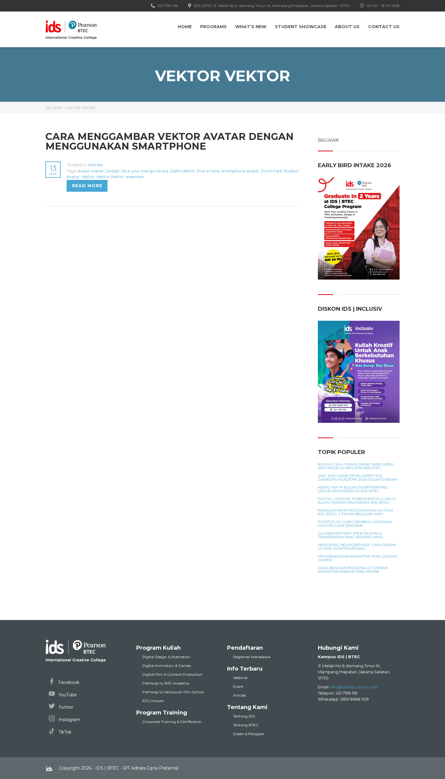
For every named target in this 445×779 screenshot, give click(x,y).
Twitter (65, 707)
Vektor (87, 176)
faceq (162, 170)
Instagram (68, 719)
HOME (185, 26)
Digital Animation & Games (166, 665)
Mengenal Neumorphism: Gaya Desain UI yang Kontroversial (357, 546)
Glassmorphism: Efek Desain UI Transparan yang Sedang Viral (351, 535)
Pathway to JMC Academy (166, 683)
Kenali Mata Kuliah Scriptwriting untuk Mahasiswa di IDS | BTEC (353, 489)
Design (113, 170)
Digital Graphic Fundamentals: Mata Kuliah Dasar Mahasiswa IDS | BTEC (357, 500)
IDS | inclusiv (153, 700)
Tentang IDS (244, 716)
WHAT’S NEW (250, 26)
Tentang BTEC (246, 725)
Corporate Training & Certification (172, 721)
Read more (87, 185)
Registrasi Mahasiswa (251, 657)
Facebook (68, 682)
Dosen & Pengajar (248, 733)
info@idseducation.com (353, 687)
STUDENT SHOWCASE (300, 26)
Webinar (240, 677)
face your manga (138, 170)
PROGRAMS (213, 26)
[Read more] (67, 164)
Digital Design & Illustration (166, 657)
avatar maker (90, 170)
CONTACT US (384, 26)
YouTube (67, 695)
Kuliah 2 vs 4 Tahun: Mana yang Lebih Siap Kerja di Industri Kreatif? (356, 466)
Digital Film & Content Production (172, 674)
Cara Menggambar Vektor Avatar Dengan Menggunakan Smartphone (169, 141)
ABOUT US (347, 26)
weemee (135, 176)
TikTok (64, 732)
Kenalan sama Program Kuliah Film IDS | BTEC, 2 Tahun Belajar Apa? (355, 512)
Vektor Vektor (110, 176)
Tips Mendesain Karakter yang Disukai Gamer (357, 558)
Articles (95, 164)
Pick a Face (208, 170)
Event (238, 686)
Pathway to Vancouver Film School (173, 692)
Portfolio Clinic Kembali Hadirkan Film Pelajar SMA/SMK (355, 523)
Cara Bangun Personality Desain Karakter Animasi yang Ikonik (353, 569)
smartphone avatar (240, 170)
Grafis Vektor (182, 170)
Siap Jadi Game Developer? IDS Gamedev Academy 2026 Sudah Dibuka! (358, 477)
